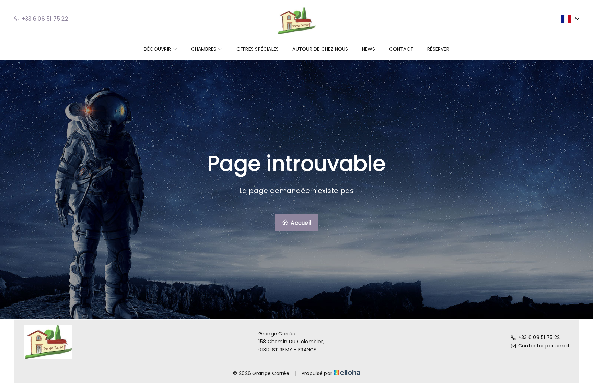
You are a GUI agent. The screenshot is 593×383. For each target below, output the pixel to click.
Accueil (300, 223)
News (368, 49)
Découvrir (158, 49)
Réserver (438, 49)
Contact (401, 49)
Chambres (204, 49)
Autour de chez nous (320, 49)
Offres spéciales (257, 49)
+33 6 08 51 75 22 (539, 337)
